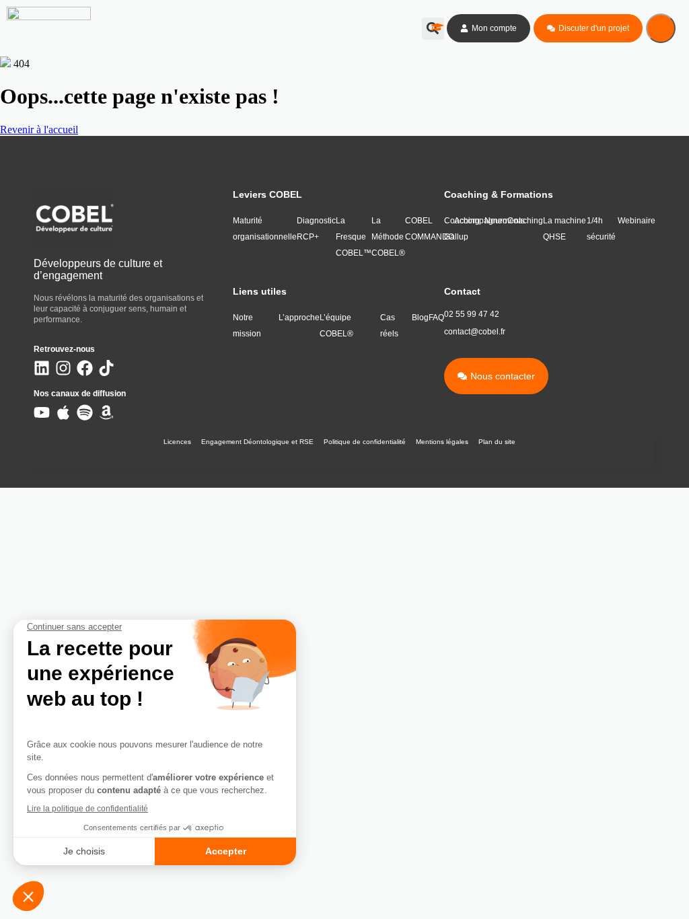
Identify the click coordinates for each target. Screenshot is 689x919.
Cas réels (389, 325)
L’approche (299, 317)
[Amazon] (106, 412)
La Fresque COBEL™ (353, 237)
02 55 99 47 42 (471, 314)
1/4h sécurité (601, 229)
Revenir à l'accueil (39, 129)
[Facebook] (85, 368)
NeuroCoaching (513, 220)
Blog (420, 317)
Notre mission (247, 325)
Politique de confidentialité (365, 441)
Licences (177, 441)
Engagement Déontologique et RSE (257, 441)
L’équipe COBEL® (336, 325)
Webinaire (636, 220)
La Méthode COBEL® (388, 237)
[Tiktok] (106, 368)
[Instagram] (63, 368)
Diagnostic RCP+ (316, 229)
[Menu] (661, 28)
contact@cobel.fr (474, 331)
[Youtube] (42, 412)
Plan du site (496, 441)
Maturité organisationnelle (265, 229)
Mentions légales (442, 441)
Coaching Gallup (462, 229)
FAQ (436, 317)
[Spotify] (85, 412)
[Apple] (63, 412)
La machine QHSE (564, 229)
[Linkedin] (42, 368)
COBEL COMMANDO (429, 229)
